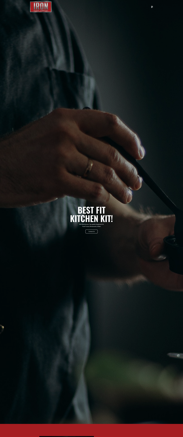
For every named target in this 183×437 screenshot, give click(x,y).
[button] (91, 231)
